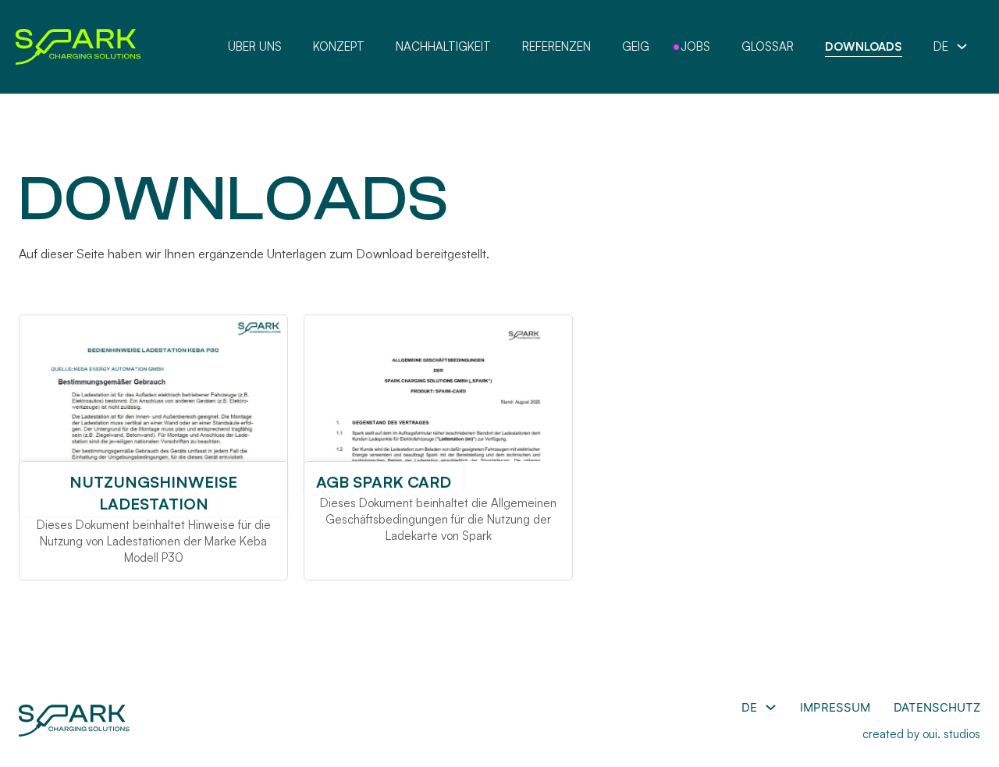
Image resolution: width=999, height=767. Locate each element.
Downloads (863, 46)
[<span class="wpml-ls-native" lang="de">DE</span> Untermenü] (962, 46)
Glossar (767, 46)
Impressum (835, 707)
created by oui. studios (921, 733)
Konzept (338, 46)
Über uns (255, 46)
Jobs (695, 46)
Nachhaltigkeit (443, 46)
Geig (635, 46)
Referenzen (556, 46)
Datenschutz (937, 707)
